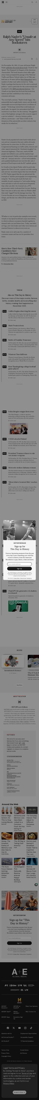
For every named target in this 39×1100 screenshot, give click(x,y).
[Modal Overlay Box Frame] (19, 550)
